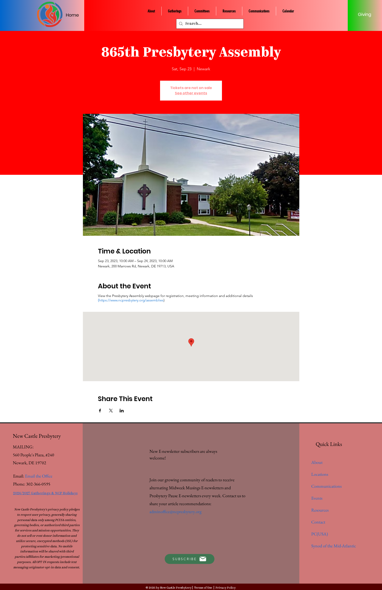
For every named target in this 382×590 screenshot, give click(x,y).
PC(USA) (319, 534)
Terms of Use (203, 587)
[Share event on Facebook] (100, 410)
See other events (191, 93)
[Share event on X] (111, 410)
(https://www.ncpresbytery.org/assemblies (131, 300)
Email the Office (38, 476)
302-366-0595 (38, 484)
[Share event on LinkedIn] (122, 410)
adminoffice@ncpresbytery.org (175, 511)
